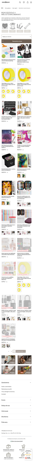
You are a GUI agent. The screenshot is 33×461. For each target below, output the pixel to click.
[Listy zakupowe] (24, 2)
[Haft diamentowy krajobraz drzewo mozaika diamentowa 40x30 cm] (9, 137)
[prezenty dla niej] (25, 359)
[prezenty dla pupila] (25, 370)
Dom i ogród (14, 8)
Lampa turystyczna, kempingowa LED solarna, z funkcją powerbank (8, 339)
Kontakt (3, 394)
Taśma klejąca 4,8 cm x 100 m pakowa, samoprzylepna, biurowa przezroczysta (8, 84)
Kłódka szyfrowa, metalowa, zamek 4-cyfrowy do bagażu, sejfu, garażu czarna (9, 311)
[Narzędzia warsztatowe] (27, 26)
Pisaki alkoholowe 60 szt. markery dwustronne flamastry (8, 169)
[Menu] (31, 2)
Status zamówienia (6, 386)
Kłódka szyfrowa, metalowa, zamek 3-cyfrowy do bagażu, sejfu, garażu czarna (24, 311)
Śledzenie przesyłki (6, 389)
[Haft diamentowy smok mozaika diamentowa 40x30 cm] (24, 160)
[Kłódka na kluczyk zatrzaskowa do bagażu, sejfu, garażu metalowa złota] (24, 108)
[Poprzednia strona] (8, 351)
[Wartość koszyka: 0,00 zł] (28, 2)
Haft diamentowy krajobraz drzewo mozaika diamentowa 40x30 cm (7, 146)
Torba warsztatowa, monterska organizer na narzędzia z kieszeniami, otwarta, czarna (23, 61)
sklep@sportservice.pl (6, 430)
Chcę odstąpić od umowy (8, 391)
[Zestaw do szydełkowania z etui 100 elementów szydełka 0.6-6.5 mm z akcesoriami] (24, 188)
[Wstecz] (2, 8)
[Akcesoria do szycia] (12, 26)
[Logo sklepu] (5, 2)
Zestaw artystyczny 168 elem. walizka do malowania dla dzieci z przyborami (24, 254)
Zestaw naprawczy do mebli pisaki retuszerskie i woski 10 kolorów (8, 254)
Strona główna (8, 8)
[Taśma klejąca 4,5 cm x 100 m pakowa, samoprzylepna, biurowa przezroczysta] (24, 75)
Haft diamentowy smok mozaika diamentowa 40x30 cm (23, 169)
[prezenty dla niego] (8, 370)
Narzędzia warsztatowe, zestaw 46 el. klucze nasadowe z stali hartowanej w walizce (9, 118)
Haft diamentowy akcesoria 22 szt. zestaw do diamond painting (9, 60)
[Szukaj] (20, 2)
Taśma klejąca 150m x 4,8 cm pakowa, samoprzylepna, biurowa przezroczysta (24, 278)
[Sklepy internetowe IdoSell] (17, 441)
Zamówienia (5, 382)
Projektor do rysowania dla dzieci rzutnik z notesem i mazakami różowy (24, 146)
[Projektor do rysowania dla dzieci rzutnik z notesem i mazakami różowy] (24, 137)
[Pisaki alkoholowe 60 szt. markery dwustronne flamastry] (9, 160)
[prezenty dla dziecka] (8, 359)
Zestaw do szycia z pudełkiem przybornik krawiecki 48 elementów (7, 278)
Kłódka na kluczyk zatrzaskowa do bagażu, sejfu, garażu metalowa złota (24, 118)
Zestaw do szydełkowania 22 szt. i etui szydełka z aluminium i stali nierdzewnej (24, 226)
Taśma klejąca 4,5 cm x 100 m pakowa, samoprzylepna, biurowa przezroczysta (24, 84)
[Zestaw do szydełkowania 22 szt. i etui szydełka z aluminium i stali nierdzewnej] (24, 216)
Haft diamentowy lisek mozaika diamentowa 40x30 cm (8, 197)
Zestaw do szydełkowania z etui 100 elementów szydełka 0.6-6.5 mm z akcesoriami (23, 197)
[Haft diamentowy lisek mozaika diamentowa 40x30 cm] (9, 188)
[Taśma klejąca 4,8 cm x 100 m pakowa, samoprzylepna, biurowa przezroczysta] (9, 75)
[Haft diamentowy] (5, 26)
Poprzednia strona (17, 41)
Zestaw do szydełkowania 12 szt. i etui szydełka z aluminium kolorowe (8, 226)
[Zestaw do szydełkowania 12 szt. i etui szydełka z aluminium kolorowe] (9, 216)
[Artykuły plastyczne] (20, 26)
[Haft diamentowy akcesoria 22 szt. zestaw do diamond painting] (9, 51)
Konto (3, 400)
